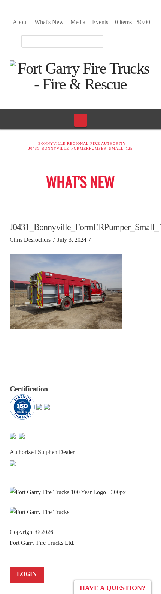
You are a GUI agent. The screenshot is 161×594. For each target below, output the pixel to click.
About (20, 22)
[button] (81, 120)
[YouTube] (131, 41)
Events (100, 22)
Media (77, 22)
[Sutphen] (13, 463)
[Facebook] (118, 41)
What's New (49, 22)
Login (27, 574)
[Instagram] (144, 41)
